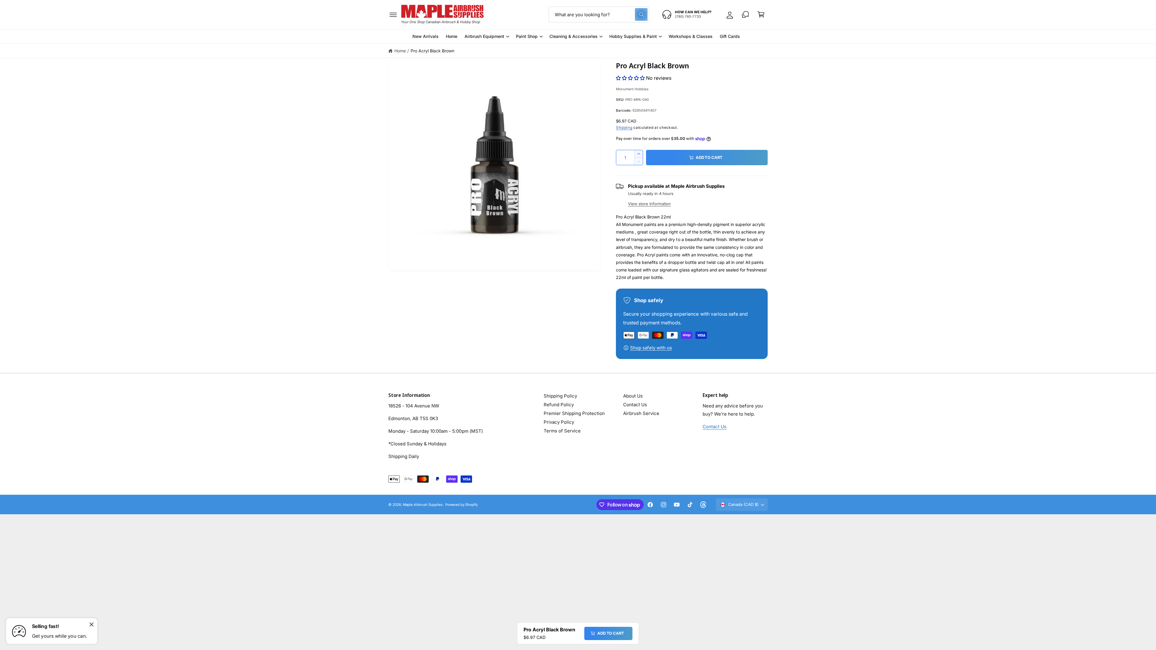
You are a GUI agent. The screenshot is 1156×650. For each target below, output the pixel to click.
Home (400, 50)
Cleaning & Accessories (573, 36)
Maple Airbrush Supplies (423, 505)
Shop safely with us (651, 348)
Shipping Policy (560, 396)
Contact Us (635, 404)
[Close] (91, 624)
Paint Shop (527, 36)
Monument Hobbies (632, 89)
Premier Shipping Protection (574, 413)
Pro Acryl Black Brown (432, 50)
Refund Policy (559, 404)
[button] (393, 14)
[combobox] (599, 14)
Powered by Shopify (461, 505)
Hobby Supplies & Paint (633, 36)
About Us (633, 396)
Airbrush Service (641, 413)
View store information (649, 203)
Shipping (624, 127)
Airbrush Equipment (484, 36)
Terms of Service (562, 431)
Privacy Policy (559, 422)
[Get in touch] (745, 14)
